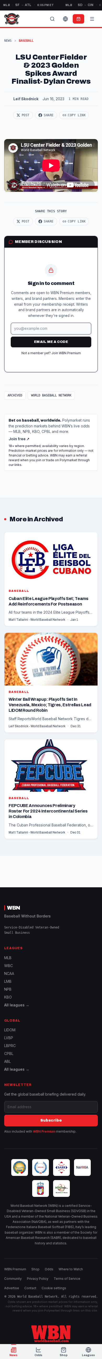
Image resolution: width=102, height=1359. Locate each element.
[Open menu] (92, 19)
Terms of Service (67, 1279)
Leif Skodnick (25, 99)
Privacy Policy (37, 1279)
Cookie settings (54, 1288)
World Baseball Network (51, 395)
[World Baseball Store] (78, 19)
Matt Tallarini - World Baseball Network (37, 620)
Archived (15, 395)
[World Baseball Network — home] (11, 19)
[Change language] (65, 19)
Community (13, 1279)
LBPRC (10, 1045)
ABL (7, 1061)
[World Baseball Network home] (51, 1333)
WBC (8, 965)
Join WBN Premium (66, 353)
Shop (35, 1269)
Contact (30, 1288)
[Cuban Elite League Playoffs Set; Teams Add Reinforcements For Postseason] (51, 579)
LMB (8, 981)
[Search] (52, 19)
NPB (8, 989)
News (8, 41)
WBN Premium (44, 1131)
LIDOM (9, 1030)
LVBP (8, 1038)
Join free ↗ (19, 439)
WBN (13, 908)
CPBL (8, 1053)
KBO (8, 997)
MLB (8, 957)
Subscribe (51, 1120)
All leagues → (16, 1005)
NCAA (9, 973)
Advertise (11, 1288)
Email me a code (51, 342)
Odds (49, 1269)
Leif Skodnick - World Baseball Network (37, 726)
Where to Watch (71, 1269)
